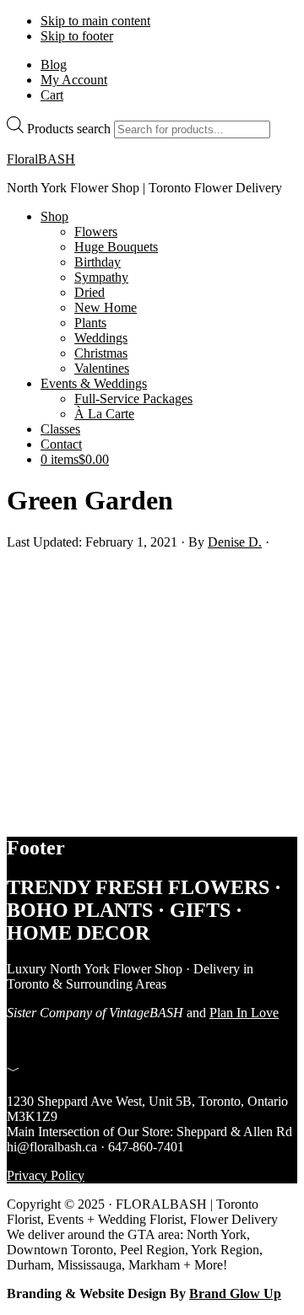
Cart (52, 95)
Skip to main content (95, 20)
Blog (54, 64)
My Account (74, 80)
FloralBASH (41, 159)
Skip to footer (77, 36)
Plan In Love (244, 1012)
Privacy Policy (45, 1175)
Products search (69, 128)
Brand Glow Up (235, 1293)
